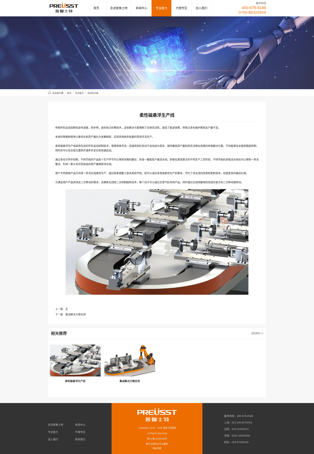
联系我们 (80, 439)
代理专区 (181, 8)
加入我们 (201, 8)
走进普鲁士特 (119, 8)
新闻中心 (141, 8)
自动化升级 (92, 93)
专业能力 (161, 8)
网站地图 (157, 448)
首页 (96, 8)
